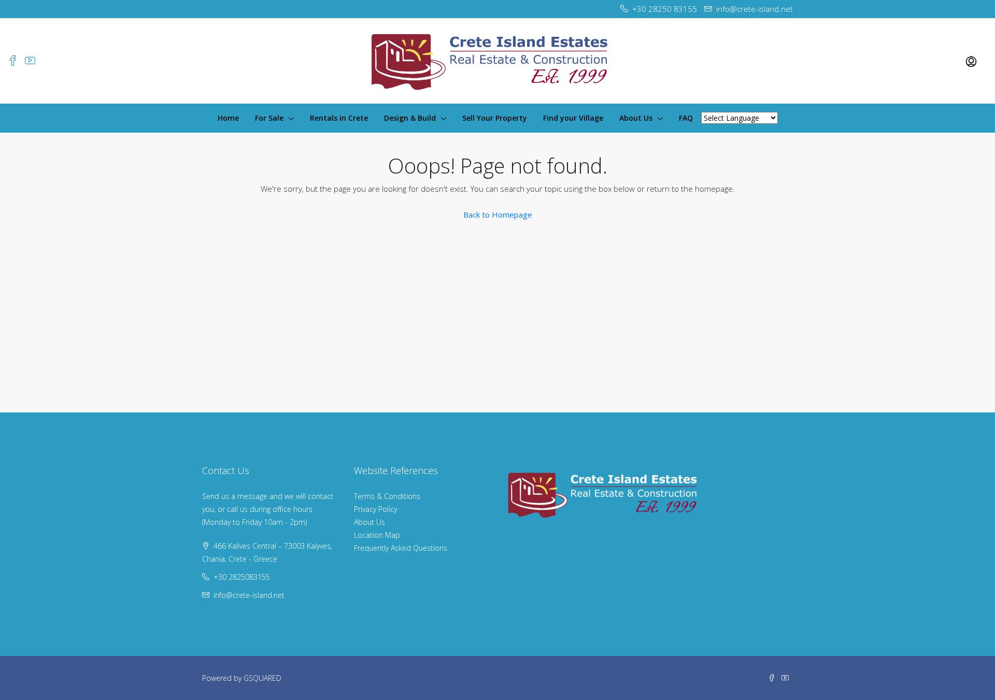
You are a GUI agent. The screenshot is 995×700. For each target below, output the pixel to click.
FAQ (686, 118)
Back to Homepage (497, 214)
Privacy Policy (375, 509)
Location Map (377, 535)
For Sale (269, 118)
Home (228, 118)
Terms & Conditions (387, 496)
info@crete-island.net (249, 595)
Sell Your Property (494, 118)
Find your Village (573, 118)
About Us (635, 118)
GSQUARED (262, 678)
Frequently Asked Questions (400, 548)
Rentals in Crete (339, 118)
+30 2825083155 (242, 577)
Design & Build (410, 118)
